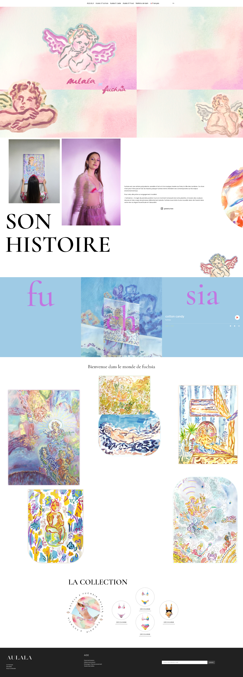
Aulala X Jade (115, 3)
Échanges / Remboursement (93, 664)
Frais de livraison (89, 660)
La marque (9, 665)
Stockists (9, 667)
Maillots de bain (142, 3)
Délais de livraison (89, 662)
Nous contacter (11, 668)
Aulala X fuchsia (102, 3)
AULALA (71, 3)
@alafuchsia (168, 209)
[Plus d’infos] (173, 3)
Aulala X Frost (128, 3)
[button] (121, 622)
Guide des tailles (89, 666)
